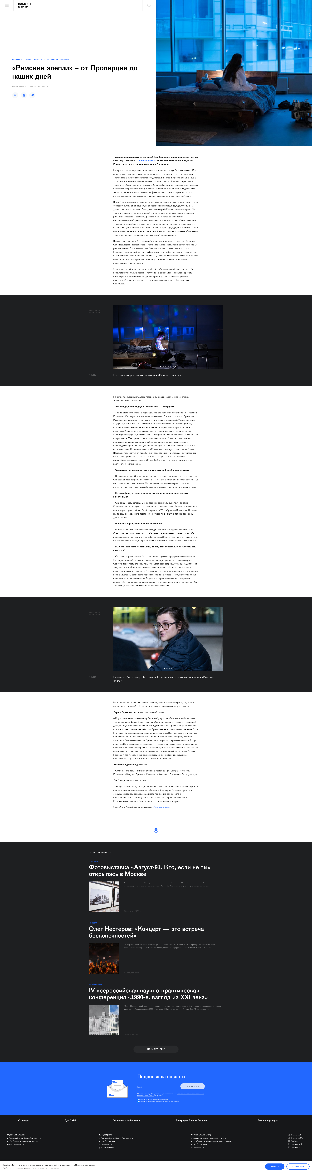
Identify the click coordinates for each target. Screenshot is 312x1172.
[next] (217, 337)
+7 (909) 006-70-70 (15, 1141)
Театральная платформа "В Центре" (51, 60)
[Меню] (7, 5)
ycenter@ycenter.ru (107, 1147)
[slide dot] (161, 366)
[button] (15, 95)
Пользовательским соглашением (45, 1168)
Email (139, 1087)
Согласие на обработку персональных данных (153, 1099)
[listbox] (168, 337)
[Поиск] (149, 5)
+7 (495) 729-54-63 (199, 1144)
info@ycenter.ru (105, 1144)
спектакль (17, 60)
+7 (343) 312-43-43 (107, 1141)
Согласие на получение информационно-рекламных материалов (159, 1101)
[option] (168, 337)
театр (28, 60)
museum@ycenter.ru (15, 1144)
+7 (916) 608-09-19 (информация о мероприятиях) (211, 1141)
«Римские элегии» (146, 161)
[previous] (118, 337)
